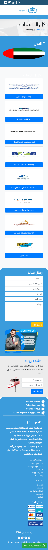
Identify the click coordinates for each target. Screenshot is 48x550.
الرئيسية (40, 485)
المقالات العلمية (36, 491)
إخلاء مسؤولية (37, 473)
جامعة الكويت (24, 256)
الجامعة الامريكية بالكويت (24, 233)
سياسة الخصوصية (35, 467)
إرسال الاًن (37, 325)
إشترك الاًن (37, 391)
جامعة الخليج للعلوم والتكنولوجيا (24, 187)
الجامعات (39, 494)
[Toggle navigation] (36, 17)
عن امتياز (39, 470)
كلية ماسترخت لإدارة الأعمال (24, 142)
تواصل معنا (38, 476)
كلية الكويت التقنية (24, 119)
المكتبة (40, 497)
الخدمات (40, 488)
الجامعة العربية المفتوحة (24, 165)
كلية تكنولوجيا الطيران (24, 96)
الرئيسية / (41, 30)
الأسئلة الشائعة (37, 464)
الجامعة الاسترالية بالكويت (24, 210)
